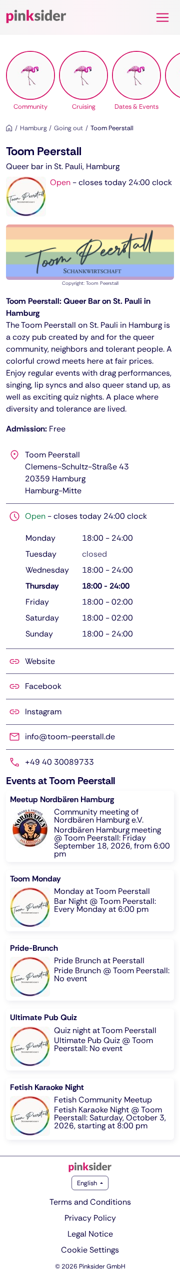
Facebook (43, 686)
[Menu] (162, 17)
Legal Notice (90, 1234)
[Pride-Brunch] (90, 970)
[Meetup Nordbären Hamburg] (90, 826)
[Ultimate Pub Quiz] (90, 1039)
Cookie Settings (90, 1250)
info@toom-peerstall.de (70, 736)
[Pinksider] (90, 1167)
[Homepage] (9, 128)
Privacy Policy (90, 1218)
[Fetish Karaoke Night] (90, 1109)
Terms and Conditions (90, 1202)
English (87, 1183)
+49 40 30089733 (59, 762)
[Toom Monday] (90, 900)
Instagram (43, 711)
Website (40, 661)
